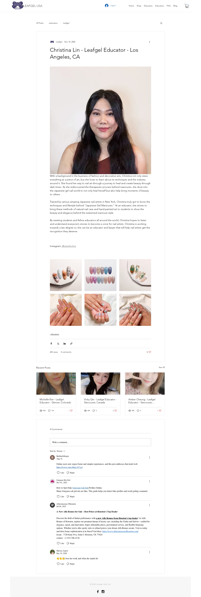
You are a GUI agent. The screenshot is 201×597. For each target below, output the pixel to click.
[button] (187, 6)
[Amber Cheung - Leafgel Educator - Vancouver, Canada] (145, 383)
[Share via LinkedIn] (64, 343)
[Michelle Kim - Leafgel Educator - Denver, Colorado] (56, 383)
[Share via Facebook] (51, 343)
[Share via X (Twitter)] (58, 343)
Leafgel (66, 23)
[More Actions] (149, 457)
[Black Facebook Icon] (98, 592)
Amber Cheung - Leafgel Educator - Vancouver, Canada (141, 401)
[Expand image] (66, 275)
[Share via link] (71, 343)
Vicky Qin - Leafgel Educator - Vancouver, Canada (100, 401)
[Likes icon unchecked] (58, 472)
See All (162, 367)
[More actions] (149, 41)
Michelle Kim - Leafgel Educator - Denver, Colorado (55, 401)
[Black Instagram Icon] (103, 592)
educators (53, 23)
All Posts (39, 23)
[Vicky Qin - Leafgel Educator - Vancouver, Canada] (100, 383)
